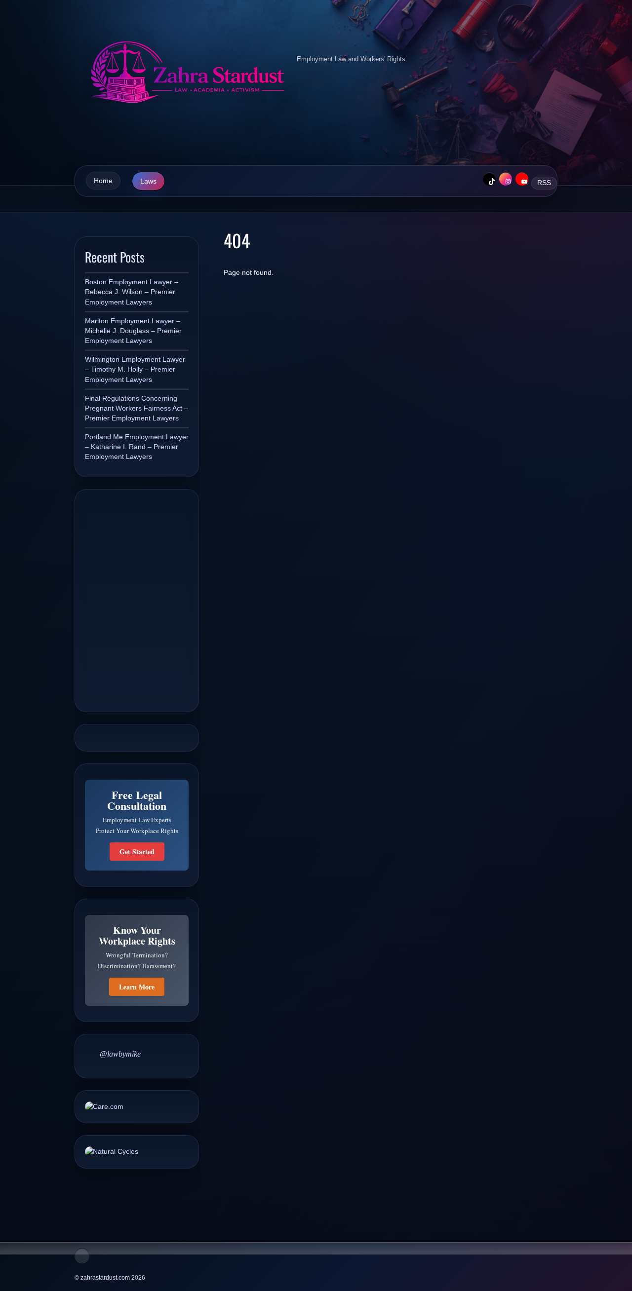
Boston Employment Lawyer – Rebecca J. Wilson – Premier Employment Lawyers (131, 291)
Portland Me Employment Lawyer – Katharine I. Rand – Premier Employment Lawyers (137, 446)
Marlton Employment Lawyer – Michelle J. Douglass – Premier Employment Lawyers (133, 330)
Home (103, 181)
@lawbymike (120, 1054)
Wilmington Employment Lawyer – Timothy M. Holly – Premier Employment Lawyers (135, 369)
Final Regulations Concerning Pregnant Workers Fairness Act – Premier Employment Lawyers (136, 408)
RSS (544, 183)
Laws (148, 181)
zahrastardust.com (105, 1277)
